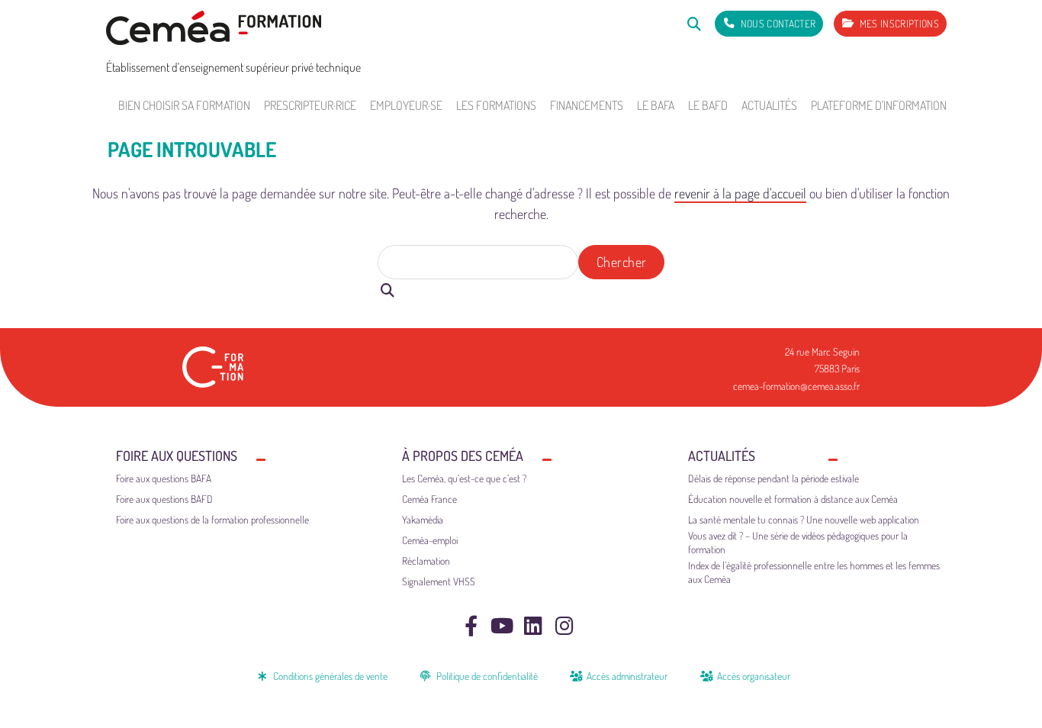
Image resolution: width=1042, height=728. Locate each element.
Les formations (496, 105)
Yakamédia (422, 519)
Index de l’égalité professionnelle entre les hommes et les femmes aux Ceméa (814, 572)
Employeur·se (406, 105)
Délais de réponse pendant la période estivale (773, 478)
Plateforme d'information (879, 105)
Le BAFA (655, 105)
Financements (586, 105)
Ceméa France (429, 498)
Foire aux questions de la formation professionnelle (212, 519)
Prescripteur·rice (310, 105)
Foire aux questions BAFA (163, 478)
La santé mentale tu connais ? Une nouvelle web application (803, 519)
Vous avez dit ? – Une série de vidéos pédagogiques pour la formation (798, 542)
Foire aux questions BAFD (164, 498)
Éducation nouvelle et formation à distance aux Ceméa (793, 498)
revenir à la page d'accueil (740, 193)
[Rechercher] (693, 23)
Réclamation (426, 560)
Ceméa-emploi (430, 539)
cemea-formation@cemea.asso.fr (796, 385)
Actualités (769, 105)
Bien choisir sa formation (184, 105)
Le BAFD (708, 105)
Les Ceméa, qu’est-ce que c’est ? (464, 478)
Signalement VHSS (438, 581)
